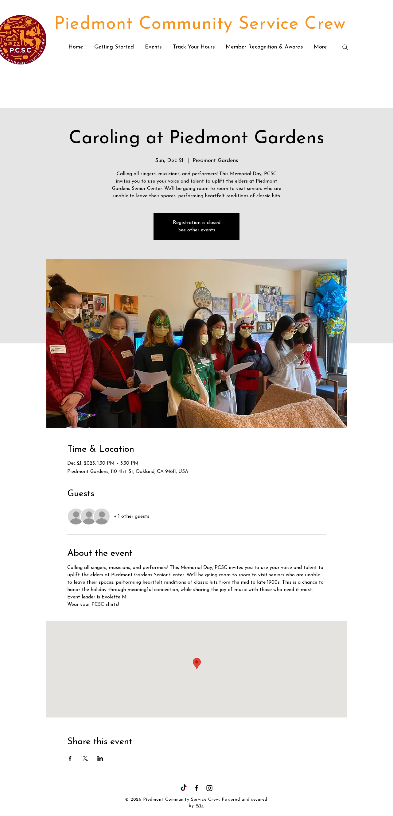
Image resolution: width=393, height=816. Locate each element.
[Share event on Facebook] (70, 758)
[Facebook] (196, 788)
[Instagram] (209, 788)
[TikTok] (184, 788)
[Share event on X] (85, 758)
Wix (200, 805)
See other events (196, 230)
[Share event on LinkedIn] (100, 758)
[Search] (345, 47)
